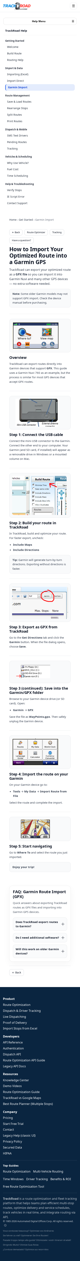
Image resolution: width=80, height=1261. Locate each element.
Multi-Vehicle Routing (48, 1171)
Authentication (13, 1048)
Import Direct (15, 81)
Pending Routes (17, 142)
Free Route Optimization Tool (23, 1186)
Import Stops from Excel (20, 1028)
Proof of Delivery (15, 1023)
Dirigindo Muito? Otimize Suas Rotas (21, 1244)
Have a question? (21, 240)
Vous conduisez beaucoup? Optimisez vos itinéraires (28, 1230)
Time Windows (13, 1179)
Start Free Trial (13, 1124)
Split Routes (14, 114)
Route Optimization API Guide (24, 1060)
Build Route (14, 53)
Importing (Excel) (17, 74)
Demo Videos (12, 1086)
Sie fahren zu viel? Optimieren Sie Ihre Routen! (25, 1235)
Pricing (8, 1118)
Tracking (12, 148)
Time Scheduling (17, 175)
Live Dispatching (14, 1017)
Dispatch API (12, 1054)
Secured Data (12, 1147)
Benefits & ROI (60, 1179)
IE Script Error (16, 196)
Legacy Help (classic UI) (19, 1135)
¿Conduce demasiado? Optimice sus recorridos (25, 1249)
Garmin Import (17, 87)
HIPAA (7, 1153)
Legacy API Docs (14, 1066)
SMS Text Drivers (17, 135)
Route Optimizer (36, 232)
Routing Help (15, 60)
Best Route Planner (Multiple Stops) (28, 1104)
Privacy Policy (12, 1141)
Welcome (12, 47)
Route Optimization (17, 1005)
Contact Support (17, 203)
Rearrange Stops (17, 108)
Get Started (26, 219)
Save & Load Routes (19, 101)
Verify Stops (14, 190)
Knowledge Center (16, 1080)
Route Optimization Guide (21, 1092)
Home (13, 219)
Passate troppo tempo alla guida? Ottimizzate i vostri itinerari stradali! (37, 1240)
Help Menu (53, 21)
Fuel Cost (12, 169)
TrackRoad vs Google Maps (22, 1098)
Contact (8, 1129)
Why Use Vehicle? (18, 163)
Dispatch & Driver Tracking (22, 1011)
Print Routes (14, 121)
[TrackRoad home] (17, 6)
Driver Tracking (37, 1179)
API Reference (13, 1042)
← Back (16, 232)
